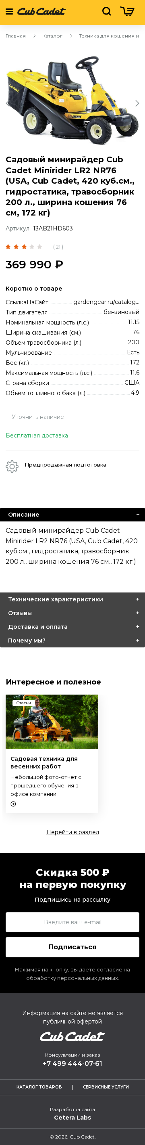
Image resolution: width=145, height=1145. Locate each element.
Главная (16, 36)
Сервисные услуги (106, 1087)
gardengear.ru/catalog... (106, 302)
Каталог (52, 36)
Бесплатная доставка (37, 435)
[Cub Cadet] (41, 12)
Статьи (24, 702)
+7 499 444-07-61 (72, 1064)
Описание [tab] (23, 514)
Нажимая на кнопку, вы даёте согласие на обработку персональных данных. (72, 973)
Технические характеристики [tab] (55, 599)
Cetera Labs (72, 1117)
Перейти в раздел (72, 832)
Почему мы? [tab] (27, 640)
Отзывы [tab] (20, 613)
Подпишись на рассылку (72, 899)
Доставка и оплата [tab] (38, 626)
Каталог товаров (39, 1087)
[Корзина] (127, 14)
